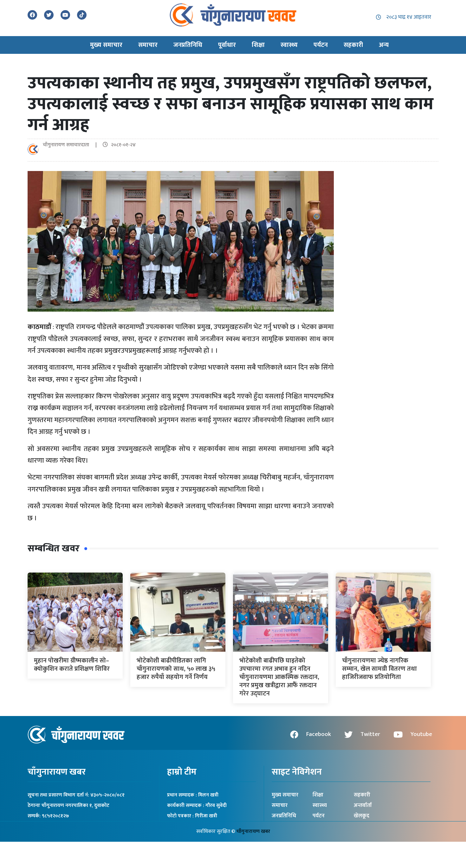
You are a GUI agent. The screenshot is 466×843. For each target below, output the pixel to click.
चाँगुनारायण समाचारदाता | (72, 145)
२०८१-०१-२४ (123, 145)
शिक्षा (318, 794)
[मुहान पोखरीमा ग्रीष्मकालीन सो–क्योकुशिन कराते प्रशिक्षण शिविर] (75, 612)
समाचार (280, 805)
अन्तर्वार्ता (363, 805)
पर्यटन (319, 815)
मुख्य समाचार (285, 794)
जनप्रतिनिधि (284, 815)
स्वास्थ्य (320, 805)
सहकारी (362, 794)
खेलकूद (361, 815)
